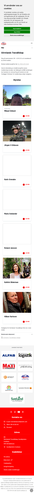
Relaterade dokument (8, 334)
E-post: (16, 421)
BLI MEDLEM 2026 (23, 64)
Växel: (12, 424)
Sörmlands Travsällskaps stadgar (11, 337)
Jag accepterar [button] (17, 28)
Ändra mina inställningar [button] (17, 35)
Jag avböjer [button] (17, 32)
